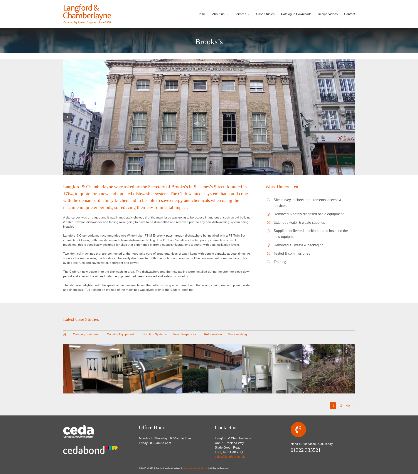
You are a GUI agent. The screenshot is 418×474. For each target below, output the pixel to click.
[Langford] (87, 6)
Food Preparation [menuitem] (185, 334)
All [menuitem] (64, 334)
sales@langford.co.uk (230, 456)
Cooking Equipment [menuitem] (120, 334)
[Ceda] (85, 425)
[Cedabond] (90, 444)
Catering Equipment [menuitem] (86, 334)
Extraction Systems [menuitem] (153, 334)
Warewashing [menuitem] (237, 334)
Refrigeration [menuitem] (213, 334)
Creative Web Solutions (196, 468)
